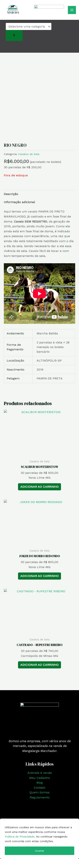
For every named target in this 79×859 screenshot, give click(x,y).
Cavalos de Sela (28, 154)
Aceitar (39, 850)
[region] (39, 839)
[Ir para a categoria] (14, 35)
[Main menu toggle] (72, 10)
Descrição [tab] (11, 194)
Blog (39, 782)
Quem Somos (39, 792)
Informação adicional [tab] (19, 202)
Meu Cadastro (39, 778)
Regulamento (39, 797)
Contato (39, 787)
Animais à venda (39, 773)
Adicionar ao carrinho (39, 486)
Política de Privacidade (19, 836)
